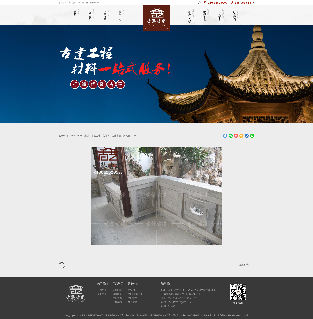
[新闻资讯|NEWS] (206, 14)
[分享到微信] (230, 136)
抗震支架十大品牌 (179, 315)
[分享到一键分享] (252, 136)
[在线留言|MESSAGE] (221, 14)
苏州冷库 (203, 315)
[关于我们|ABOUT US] (92, 14)
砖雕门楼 (117, 290)
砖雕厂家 (167, 315)
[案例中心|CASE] (122, 14)
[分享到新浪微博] (236, 136)
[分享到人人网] (247, 136)
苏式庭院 (132, 302)
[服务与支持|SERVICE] (191, 14)
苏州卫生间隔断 (155, 315)
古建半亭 (117, 302)
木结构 (131, 290)
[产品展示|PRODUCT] (107, 14)
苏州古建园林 (226, 315)
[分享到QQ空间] (241, 136)
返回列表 (243, 264)
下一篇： (63, 267)
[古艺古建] (156, 18)
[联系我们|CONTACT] (236, 14)
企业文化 (101, 294)
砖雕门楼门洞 (135, 294)
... (114, 306)
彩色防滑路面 (193, 315)
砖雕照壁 (117, 294)
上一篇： (63, 262)
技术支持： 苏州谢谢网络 (137, 315)
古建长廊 (117, 298)
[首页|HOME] (77, 14)
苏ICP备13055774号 (240, 315)
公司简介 (101, 290)
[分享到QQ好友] (225, 136)
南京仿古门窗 (213, 315)
